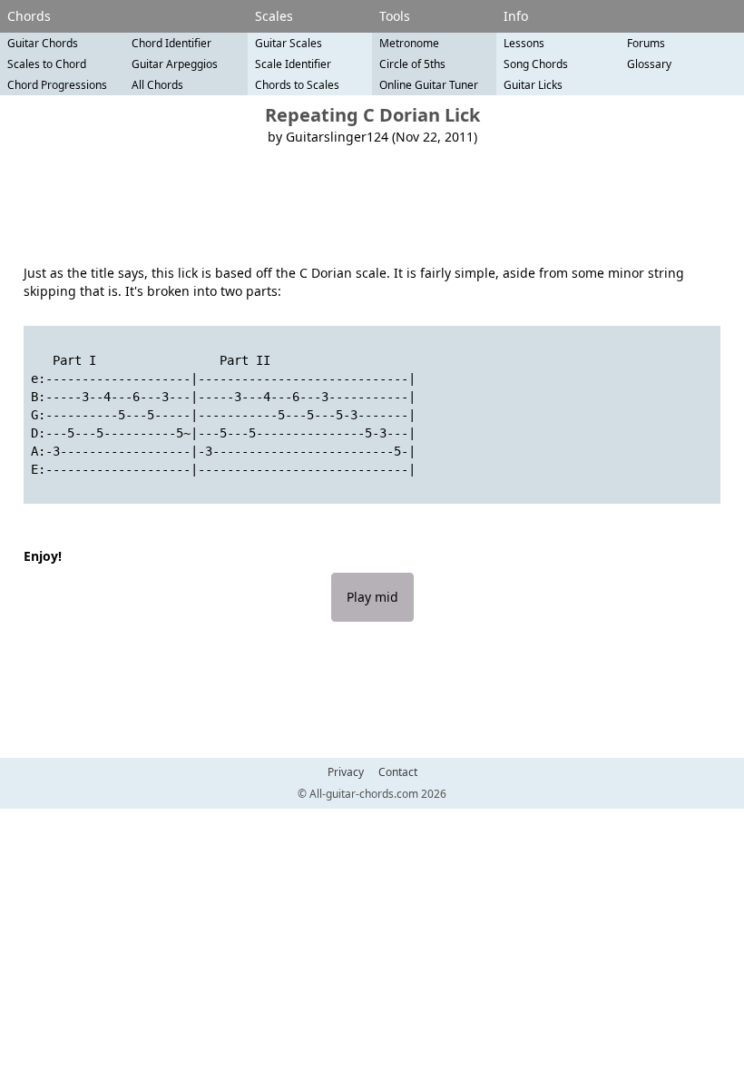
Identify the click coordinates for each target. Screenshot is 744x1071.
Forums (646, 43)
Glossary (649, 64)
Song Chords (536, 64)
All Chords (157, 85)
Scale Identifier (293, 64)
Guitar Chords (42, 43)
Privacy (346, 772)
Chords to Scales (297, 85)
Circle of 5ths (412, 64)
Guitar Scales (288, 43)
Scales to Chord (46, 64)
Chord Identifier (171, 43)
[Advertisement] (372, 205)
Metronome (409, 43)
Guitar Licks (533, 85)
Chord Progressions (57, 85)
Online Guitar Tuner (428, 85)
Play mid (372, 596)
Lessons (524, 43)
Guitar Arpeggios (175, 64)
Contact (397, 772)
